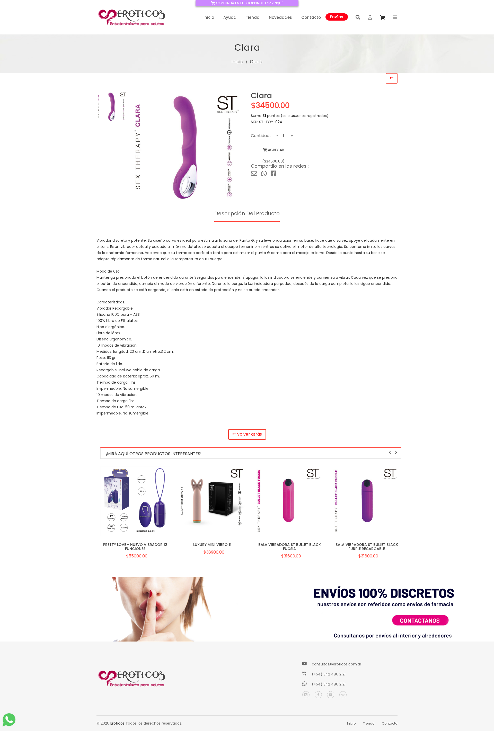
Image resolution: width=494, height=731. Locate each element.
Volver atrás (249, 434)
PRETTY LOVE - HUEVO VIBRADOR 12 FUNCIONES (135, 546)
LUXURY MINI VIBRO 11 (212, 544)
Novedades (280, 17)
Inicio (209, 17)
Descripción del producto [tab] (247, 213)
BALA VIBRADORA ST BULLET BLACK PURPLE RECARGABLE (367, 546)
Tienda (253, 17)
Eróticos (117, 723)
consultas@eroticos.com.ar (336, 664)
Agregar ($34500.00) (273, 151)
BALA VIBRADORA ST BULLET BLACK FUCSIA (289, 546)
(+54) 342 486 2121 (329, 674)
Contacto (311, 17)
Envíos (336, 16)
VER (135, 508)
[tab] (111, 106)
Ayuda (229, 17)
